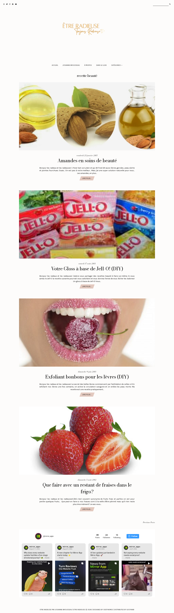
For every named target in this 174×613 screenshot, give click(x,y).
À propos (88, 65)
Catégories (116, 65)
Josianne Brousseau (71, 65)
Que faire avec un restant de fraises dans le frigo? (87, 488)
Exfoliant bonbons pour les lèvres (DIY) (87, 376)
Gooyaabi (130, 610)
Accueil (55, 65)
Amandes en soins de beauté (87, 160)
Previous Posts (149, 522)
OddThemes (108, 610)
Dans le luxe (101, 65)
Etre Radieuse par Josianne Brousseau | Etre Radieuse (62, 610)
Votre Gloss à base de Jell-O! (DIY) (87, 268)
